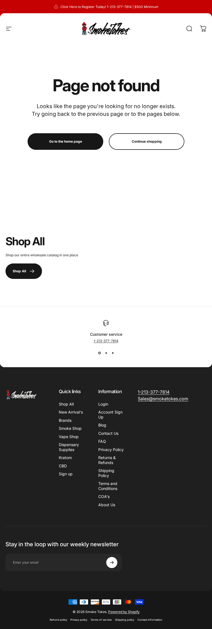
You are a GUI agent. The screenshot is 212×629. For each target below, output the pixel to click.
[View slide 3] (112, 353)
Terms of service (101, 619)
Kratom (65, 457)
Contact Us (108, 433)
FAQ (102, 441)
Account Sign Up (110, 414)
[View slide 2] (106, 353)
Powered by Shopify (124, 612)
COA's (104, 496)
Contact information (149, 619)
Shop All (66, 404)
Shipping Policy (106, 473)
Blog (102, 425)
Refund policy (58, 619)
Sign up (66, 473)
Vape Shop (69, 436)
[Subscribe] (111, 562)
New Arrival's (71, 412)
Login (103, 404)
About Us (106, 504)
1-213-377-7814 (106, 341)
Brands (65, 420)
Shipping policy (124, 619)
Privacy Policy (111, 449)
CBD (63, 465)
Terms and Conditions (107, 486)
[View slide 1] (99, 353)
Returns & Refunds (107, 460)
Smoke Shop (70, 428)
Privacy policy (78, 619)
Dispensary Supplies (69, 447)
